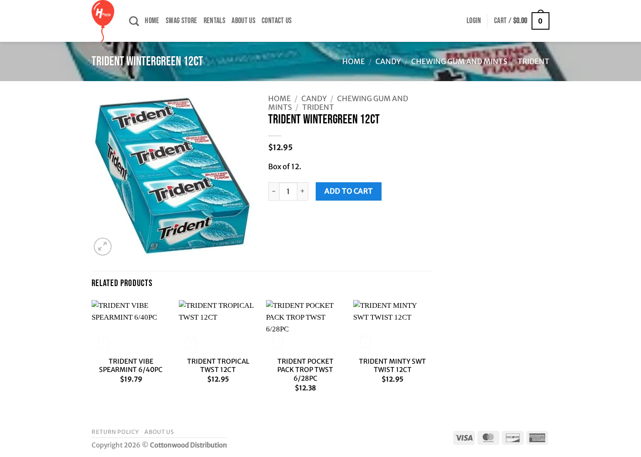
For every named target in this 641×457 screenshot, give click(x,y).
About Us (244, 21)
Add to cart (348, 191)
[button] (474, 21)
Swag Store (182, 21)
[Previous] (92, 353)
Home (152, 21)
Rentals (215, 21)
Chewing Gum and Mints (459, 61)
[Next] (431, 353)
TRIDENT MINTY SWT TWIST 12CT (392, 365)
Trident (533, 61)
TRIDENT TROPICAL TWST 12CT (218, 365)
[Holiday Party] (104, 21)
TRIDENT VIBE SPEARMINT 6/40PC (131, 365)
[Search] (134, 21)
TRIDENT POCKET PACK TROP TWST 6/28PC (305, 369)
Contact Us (277, 21)
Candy (388, 61)
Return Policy (115, 432)
